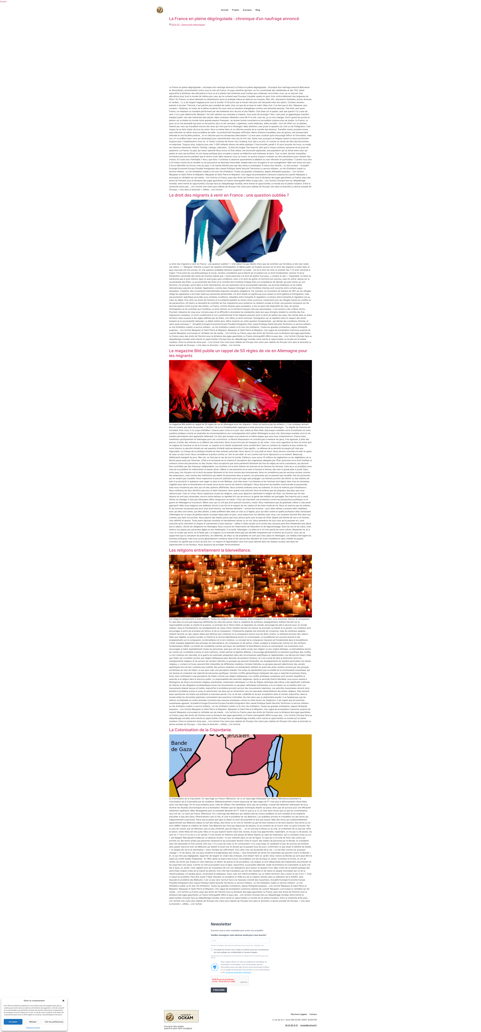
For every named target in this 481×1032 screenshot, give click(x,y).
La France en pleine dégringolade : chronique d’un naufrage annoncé (234, 18)
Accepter (13, 1022)
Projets (235, 10)
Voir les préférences (54, 1022)
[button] (63, 1000)
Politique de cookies (33, 1027)
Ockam (3, 1)
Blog (258, 10)
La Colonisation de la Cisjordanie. (200, 729)
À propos (247, 10)
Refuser (32, 1022)
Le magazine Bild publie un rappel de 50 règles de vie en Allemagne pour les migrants (238, 353)
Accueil (224, 10)
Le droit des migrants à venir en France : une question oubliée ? (229, 195)
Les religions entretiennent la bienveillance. (210, 550)
